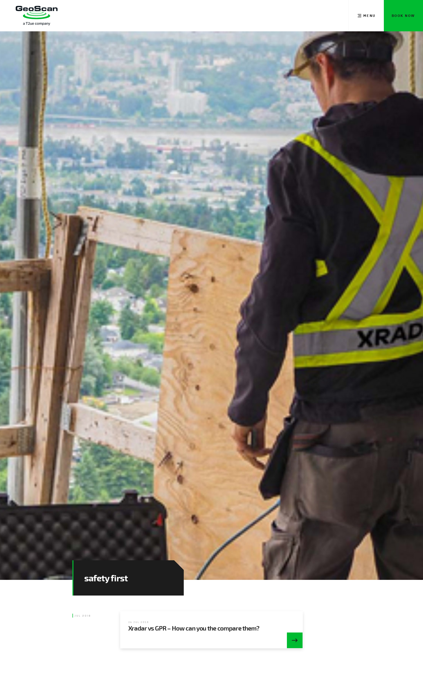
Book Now (403, 15)
